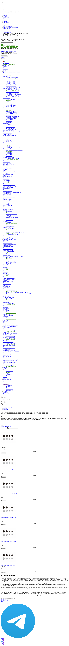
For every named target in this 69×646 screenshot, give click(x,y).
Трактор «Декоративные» (12, 77)
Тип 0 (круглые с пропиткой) (10, 333)
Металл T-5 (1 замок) (10, 102)
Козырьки (5, 309)
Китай (7, 252)
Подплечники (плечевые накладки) (11, 359)
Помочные (5, 272)
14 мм (7, 218)
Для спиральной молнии (9, 148)
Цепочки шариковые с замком (10, 352)
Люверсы (5, 221)
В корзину (3, 452)
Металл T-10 (9, 141)
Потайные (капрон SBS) (11, 111)
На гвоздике (9, 298)
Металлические (6, 98)
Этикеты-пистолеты (8, 249)
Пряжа (4, 170)
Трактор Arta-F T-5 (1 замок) (12, 92)
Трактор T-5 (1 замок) (11, 82)
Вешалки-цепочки (7, 205)
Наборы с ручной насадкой (12, 217)
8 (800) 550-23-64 (7, 31)
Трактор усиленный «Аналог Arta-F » (14, 80)
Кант (4, 177)
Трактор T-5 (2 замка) (11, 83)
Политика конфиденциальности (10, 27)
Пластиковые (9, 211)
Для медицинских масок (8, 278)
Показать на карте (5, 54)
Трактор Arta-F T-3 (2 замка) (12, 90)
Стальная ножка (9, 301)
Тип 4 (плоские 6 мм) (8, 340)
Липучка (5, 321)
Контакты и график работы (9, 26)
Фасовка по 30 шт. (10, 228)
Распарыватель (6, 286)
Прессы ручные (6, 255)
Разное (4, 70)
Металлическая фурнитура (9, 407)
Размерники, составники (9, 350)
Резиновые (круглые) (8, 328)
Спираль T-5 (9, 115)
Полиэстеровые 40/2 (8, 174)
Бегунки (5, 66)
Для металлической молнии (9, 135)
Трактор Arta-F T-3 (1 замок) (12, 89)
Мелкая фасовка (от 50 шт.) (12, 233)
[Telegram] (18, 637)
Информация (6, 384)
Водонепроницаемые (11, 109)
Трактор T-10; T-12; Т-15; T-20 (13, 87)
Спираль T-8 (9, 121)
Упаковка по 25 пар (10, 330)
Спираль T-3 (9, 151)
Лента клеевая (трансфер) (9, 185)
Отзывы (5, 391)
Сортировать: (4, 427)
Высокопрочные (7, 163)
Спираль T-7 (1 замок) (11, 118)
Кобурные (8, 216)
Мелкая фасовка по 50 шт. (12, 159)
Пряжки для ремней (7, 199)
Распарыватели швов (8, 246)
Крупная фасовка (10, 226)
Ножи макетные (7, 245)
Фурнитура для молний (8, 130)
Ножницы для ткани (8, 250)
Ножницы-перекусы (10, 253)
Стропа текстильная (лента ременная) (12, 192)
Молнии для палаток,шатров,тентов (11, 72)
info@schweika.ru (12, 51)
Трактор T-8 (8, 146)
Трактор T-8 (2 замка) (11, 86)
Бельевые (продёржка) (8, 266)
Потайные (8, 110)
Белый (4, 404)
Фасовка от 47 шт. (10, 224)
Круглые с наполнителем (9, 337)
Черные (7, 269)
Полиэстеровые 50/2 (8, 175)
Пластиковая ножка (10, 299)
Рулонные (5, 123)
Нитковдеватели (7, 284)
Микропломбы (6, 349)
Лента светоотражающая (9, 189)
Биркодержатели (7, 346)
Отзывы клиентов (7, 23)
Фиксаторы (5, 316)
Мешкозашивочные (7, 168)
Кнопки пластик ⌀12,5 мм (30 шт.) (8, 517)
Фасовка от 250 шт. (10, 304)
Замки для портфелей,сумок (9, 237)
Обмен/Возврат (6, 22)
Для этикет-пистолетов (11, 291)
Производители (9, 375)
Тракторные (8, 75)
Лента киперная (7, 183)
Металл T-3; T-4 (9, 136)
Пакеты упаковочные (8, 363)
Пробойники (9, 263)
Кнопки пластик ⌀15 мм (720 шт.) (8, 565)
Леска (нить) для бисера (8, 166)
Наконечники (6, 310)
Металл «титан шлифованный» (13, 99)
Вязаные (5, 267)
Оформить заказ (4, 57)
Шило (4, 247)
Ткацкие (5, 273)
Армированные (6, 162)
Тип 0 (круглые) (7, 334)
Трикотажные (6, 322)
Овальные (8, 222)
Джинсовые (8, 100)
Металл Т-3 (8, 101)
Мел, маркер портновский (9, 348)
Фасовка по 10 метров (11, 129)
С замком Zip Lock (10, 365)
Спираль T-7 (9, 153)
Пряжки (5, 208)
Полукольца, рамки (7, 227)
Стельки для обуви (7, 327)
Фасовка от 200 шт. (10, 229)
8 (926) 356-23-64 (7, 28)
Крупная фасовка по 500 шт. (12, 158)
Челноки (5, 361)
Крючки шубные (7, 357)
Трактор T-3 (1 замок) (11, 81)
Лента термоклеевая (7, 191)
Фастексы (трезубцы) (8, 315)
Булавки (5, 280)
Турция (10, 416)
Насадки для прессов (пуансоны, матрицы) (13, 256)
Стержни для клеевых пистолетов (11, 351)
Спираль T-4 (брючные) (11, 113)
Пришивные (9, 212)
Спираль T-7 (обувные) (11, 117)
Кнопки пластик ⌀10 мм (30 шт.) (8, 469)
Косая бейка (6, 179)
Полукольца (6, 308)
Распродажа (6, 17)
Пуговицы (5, 69)
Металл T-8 (8, 140)
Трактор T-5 (8, 145)
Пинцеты (5, 285)
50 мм (7, 204)
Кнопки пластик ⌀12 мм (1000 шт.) (9, 493)
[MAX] (2, 641)
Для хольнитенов (10, 259)
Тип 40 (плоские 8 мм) (8, 342)
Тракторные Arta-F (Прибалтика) (10, 88)
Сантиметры (6, 287)
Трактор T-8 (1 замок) (11, 84)
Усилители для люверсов (11, 223)
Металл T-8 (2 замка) (10, 106)
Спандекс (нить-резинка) (9, 171)
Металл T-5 (8, 137)
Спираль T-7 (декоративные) (12, 116)
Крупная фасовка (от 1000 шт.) (13, 234)
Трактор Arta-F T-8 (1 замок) (12, 95)
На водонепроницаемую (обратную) (14, 150)
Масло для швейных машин (9, 244)
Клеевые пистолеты (7, 243)
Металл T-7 (8, 139)
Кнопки (5, 210)
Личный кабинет (7, 32)
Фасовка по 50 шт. (10, 303)
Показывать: (3, 429)
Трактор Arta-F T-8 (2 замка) (12, 96)
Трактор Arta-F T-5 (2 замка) (12, 93)
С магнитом (6, 332)
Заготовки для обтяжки (8, 297)
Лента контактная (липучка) (9, 186)
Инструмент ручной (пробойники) (11, 241)
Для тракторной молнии (8, 142)
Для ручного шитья (10, 290)
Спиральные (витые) (10, 73)
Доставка (5, 20)
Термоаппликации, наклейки (10, 360)
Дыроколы (5, 240)
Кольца (5, 198)
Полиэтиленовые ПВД (11, 366)
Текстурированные (7, 173)
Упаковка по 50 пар (10, 331)
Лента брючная (6, 180)
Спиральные (6, 107)
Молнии (5, 67)
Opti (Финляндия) (7, 134)
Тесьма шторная (7, 194)
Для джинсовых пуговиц (11, 261)
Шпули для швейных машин (9, 362)
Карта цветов (6, 24)
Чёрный (9, 404)
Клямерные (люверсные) (11, 214)
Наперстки (5, 282)
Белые (7, 268)
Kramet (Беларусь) (10, 251)
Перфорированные (7, 270)
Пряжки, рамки (6, 314)
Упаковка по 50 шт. (10, 311)
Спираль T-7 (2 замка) (11, 119)
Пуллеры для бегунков (8, 157)
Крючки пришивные (8, 356)
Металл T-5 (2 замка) (10, 104)
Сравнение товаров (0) (6, 426)
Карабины (5, 206)
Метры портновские (8, 281)
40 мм (7, 203)
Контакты (3, 43)
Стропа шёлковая (7, 193)
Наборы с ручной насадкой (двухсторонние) (16, 232)
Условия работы (7, 18)
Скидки (5, 16)
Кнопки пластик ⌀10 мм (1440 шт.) (9, 446)
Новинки (5, 15)
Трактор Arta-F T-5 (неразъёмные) (13, 94)
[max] (2, 644)
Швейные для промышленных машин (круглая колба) (18, 293)
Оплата (5, 21)
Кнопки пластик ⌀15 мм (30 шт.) (8, 541)
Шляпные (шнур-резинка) (9, 276)
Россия (7, 181)
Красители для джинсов (8, 355)
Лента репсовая (6, 188)
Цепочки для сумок (7, 235)
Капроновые (6, 165)
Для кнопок (8, 257)
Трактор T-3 (8, 144)
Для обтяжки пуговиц (11, 262)
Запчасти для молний (8, 209)
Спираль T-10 (9, 122)
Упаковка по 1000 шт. (11, 313)
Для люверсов (9, 258)
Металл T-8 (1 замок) (10, 105)
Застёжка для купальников (9, 197)
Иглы (4, 288)
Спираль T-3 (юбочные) (11, 112)
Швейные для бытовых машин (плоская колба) (16, 292)
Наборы (5, 169)
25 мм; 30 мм (9, 200)
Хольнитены (6, 230)
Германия (8, 182)
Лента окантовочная (8, 187)
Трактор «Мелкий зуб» (11, 78)
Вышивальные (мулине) (8, 164)
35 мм (7, 201)
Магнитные (8, 215)
